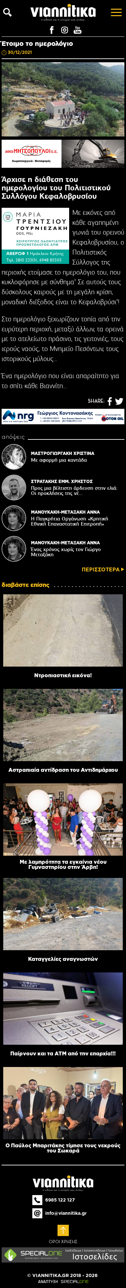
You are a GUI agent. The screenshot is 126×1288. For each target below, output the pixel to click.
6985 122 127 (60, 1200)
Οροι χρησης (63, 1242)
